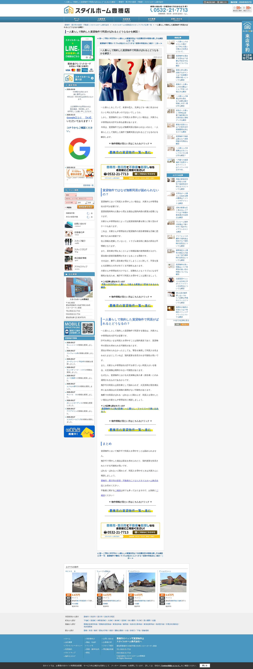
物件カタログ (70, 656)
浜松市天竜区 (109, 617)
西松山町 (116, 601)
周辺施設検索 (108, 649)
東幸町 (117, 620)
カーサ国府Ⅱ (72, 378)
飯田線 (125, 624)
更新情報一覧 (88, 185)
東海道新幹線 (149, 624)
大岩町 (110, 620)
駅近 (88, 653)
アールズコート (134, 571)
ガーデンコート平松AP (75, 362)
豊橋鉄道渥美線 (105, 624)
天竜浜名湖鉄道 (172, 624)
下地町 (86, 620)
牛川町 (139, 620)
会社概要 (68, 642)
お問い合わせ (108, 639)
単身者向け (90, 639)
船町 (95, 630)
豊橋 (85, 630)
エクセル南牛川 (73, 386)
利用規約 (68, 649)
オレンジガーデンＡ (74, 403)
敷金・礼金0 (91, 642)
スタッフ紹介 (108, 646)
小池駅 (136, 604)
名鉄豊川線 (160, 624)
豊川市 (79, 601)
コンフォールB (72, 353)
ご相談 (118, 490)
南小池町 (147, 601)
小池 (126, 630)
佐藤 (154, 620)
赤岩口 (132, 630)
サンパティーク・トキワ (76, 370)
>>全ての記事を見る (181, 320)
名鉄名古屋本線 (136, 624)
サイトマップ (70, 653)
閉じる (204, 665)
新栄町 (93, 620)
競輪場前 (145, 630)
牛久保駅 (75, 604)
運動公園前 (119, 630)
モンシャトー (72, 345)
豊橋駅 (105, 604)
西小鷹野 (147, 620)
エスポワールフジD (74, 419)
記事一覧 (130, 41)
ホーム (67, 639)
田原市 (93, 617)
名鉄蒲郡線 (88, 627)
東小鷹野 (131, 620)
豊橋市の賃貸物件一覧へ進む (130, 152)
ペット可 (89, 646)
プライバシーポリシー (73, 646)
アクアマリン (72, 411)
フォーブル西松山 (103, 571)
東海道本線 (117, 624)
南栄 (111, 630)
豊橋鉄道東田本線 (90, 624)
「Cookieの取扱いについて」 (170, 666)
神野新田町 (101, 620)
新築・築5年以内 (92, 649)
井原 (90, 630)
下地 (138, 630)
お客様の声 (107, 642)
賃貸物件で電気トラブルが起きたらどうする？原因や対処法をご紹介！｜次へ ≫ (131, 43)
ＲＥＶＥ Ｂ (72, 395)
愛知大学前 (103, 630)
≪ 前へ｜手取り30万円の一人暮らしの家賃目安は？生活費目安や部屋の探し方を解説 (130, 38)
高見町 (83, 601)
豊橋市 (110, 601)
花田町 (123, 620)
